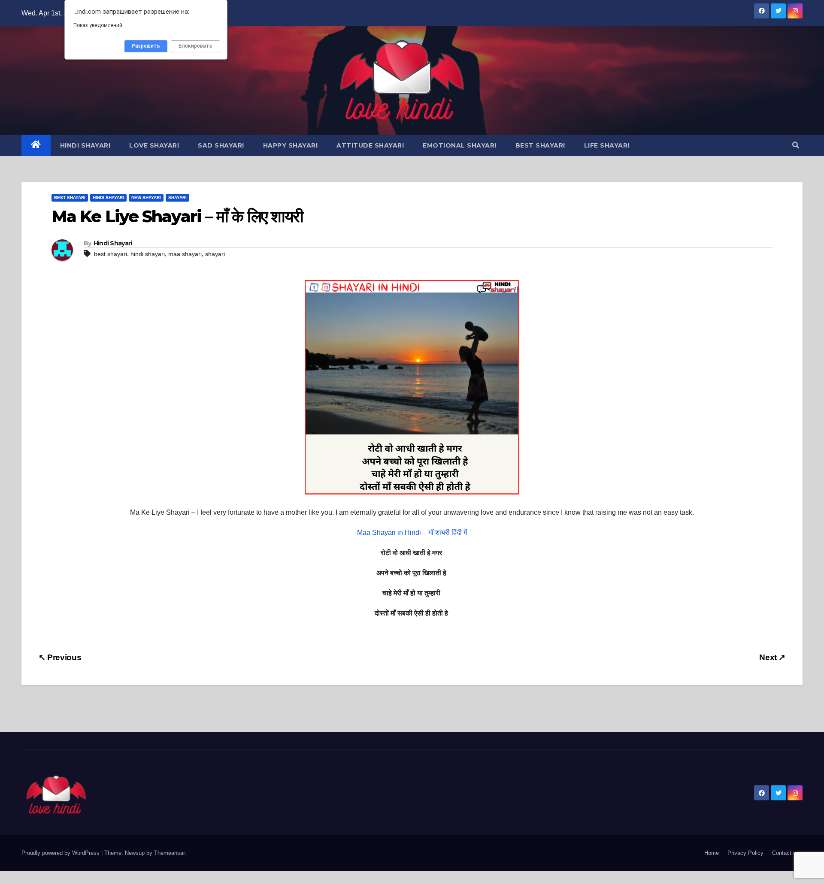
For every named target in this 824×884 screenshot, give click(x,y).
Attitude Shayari (370, 145)
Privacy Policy (745, 853)
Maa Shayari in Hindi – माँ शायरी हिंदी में (412, 532)
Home (711, 853)
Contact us (785, 853)
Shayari (177, 197)
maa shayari (185, 253)
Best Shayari (540, 145)
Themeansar (169, 853)
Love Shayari (154, 145)
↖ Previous (60, 657)
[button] (795, 145)
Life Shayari (607, 145)
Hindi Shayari (85, 145)
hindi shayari (147, 253)
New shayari (146, 197)
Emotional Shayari (460, 145)
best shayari (110, 253)
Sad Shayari (221, 145)
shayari (215, 253)
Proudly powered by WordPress (61, 853)
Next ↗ (772, 657)
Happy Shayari (290, 145)
